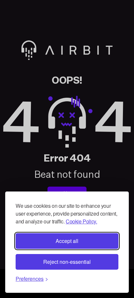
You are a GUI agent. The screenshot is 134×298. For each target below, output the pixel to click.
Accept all (67, 241)
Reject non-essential (67, 261)
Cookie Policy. (81, 221)
